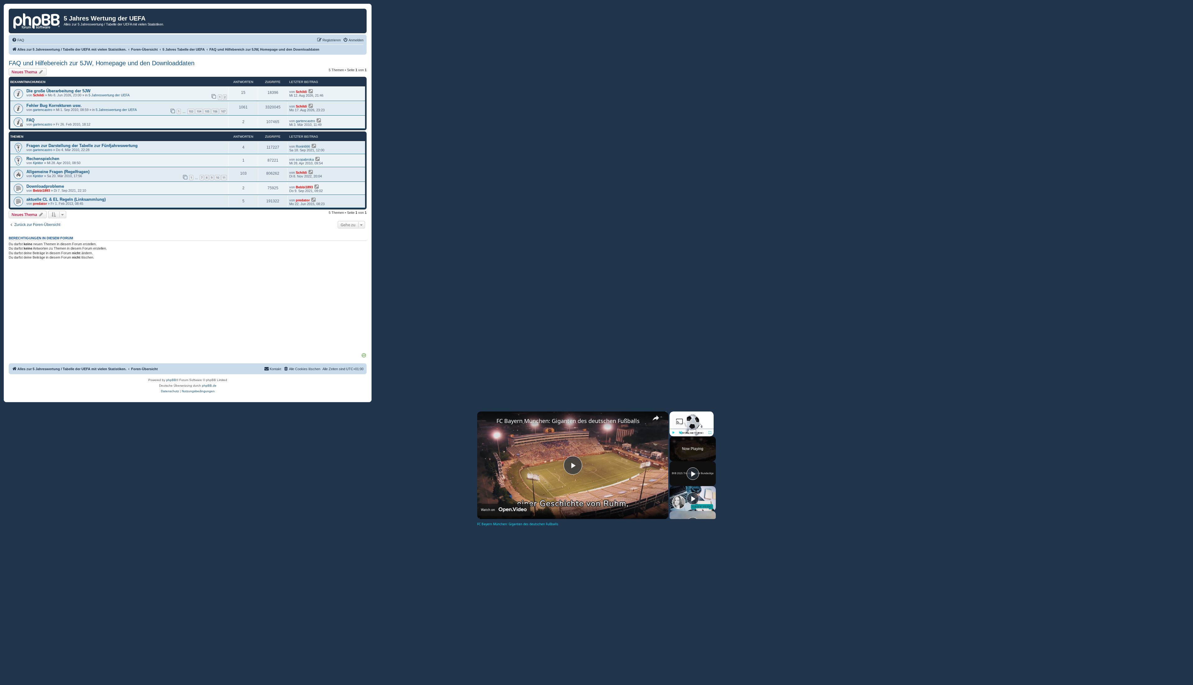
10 (217, 178)
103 (191, 111)
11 (224, 178)
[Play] (673, 432)
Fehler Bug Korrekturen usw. (54, 105)
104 (199, 111)
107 (223, 111)
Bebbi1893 (41, 190)
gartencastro (42, 110)
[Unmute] (680, 432)
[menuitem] (18, 40)
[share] (655, 418)
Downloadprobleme (45, 186)
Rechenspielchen (42, 158)
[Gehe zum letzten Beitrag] (311, 91)
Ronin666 (303, 146)
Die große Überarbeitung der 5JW (58, 91)
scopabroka (305, 159)
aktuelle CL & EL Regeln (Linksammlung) (66, 199)
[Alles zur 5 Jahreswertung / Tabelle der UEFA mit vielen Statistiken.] (37, 20)
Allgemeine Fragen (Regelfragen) (57, 171)
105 (207, 111)
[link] (487, 421)
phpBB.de (209, 385)
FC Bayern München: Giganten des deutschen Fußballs (568, 421)
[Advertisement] (187, 308)
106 (215, 111)
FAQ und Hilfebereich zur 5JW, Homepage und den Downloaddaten (101, 63)
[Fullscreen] (710, 432)
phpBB (171, 380)
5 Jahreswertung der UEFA (109, 95)
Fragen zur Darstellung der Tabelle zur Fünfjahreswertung (82, 145)
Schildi (38, 95)
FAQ (30, 120)
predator (40, 203)
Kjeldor (38, 163)
